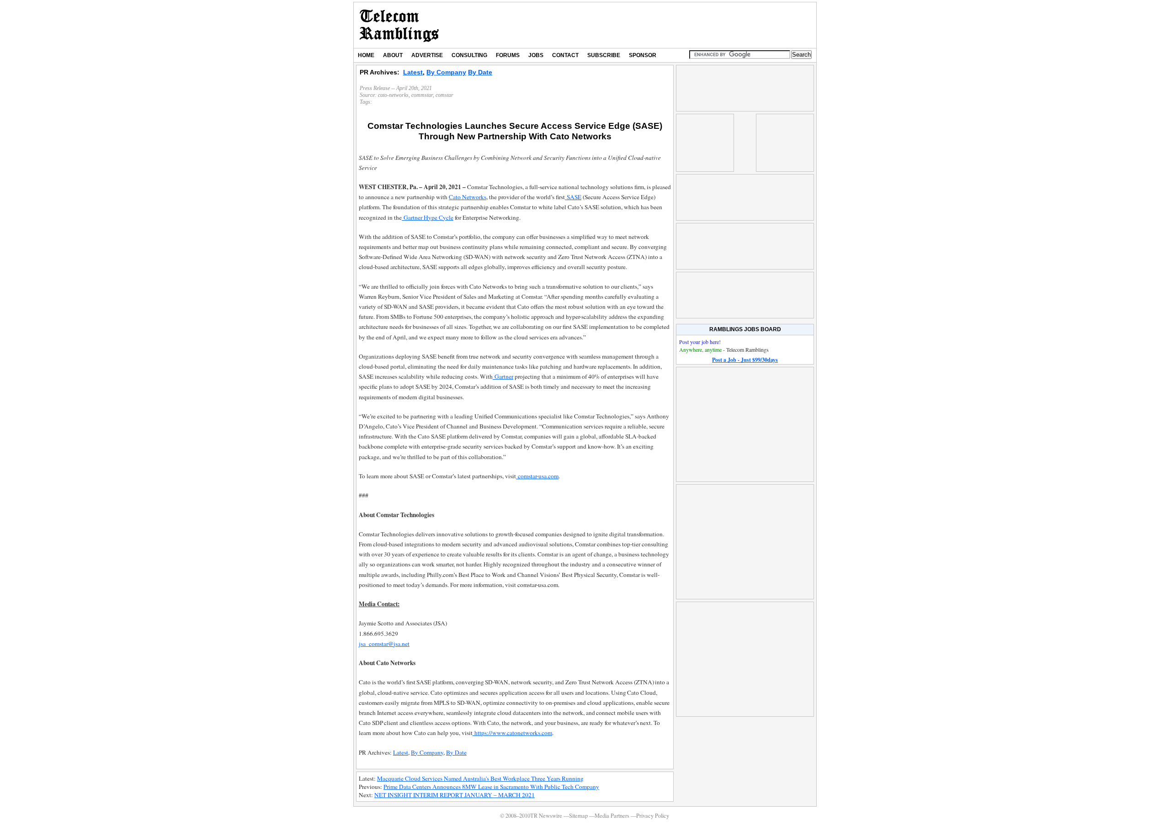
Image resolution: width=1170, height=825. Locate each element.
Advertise (427, 55)
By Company (446, 72)
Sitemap (578, 816)
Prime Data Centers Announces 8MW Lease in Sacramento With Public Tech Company (491, 787)
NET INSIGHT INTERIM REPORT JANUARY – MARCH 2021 (454, 795)
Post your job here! (700, 341)
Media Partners (612, 816)
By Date (480, 72)
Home (366, 55)
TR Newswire (399, 25)
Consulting (469, 55)
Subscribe (603, 55)
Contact (565, 55)
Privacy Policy (652, 816)
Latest (413, 72)
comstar (444, 95)
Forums (508, 55)
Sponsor (642, 55)
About (393, 55)
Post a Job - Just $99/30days (745, 360)
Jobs (535, 55)
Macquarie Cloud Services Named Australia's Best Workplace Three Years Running (480, 778)
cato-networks (393, 95)
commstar (422, 95)
